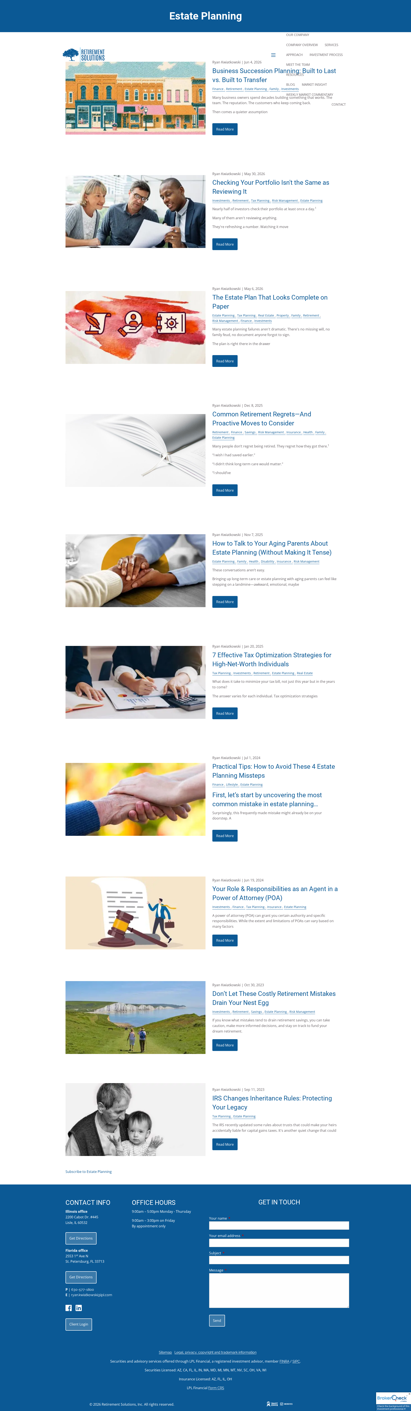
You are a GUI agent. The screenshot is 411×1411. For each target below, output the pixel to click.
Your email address (242, 1235)
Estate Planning (311, 200)
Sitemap (165, 1352)
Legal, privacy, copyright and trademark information (215, 1352)
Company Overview (302, 45)
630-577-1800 (82, 1290)
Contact (339, 104)
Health (308, 432)
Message (233, 1270)
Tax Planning (260, 200)
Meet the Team (298, 64)
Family (296, 315)
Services (331, 45)
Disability (267, 561)
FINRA (284, 1361)
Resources (295, 74)
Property (283, 315)
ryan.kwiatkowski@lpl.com (91, 1295)
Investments (221, 200)
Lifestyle (232, 784)
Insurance (293, 432)
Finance (246, 321)
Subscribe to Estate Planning (89, 1171)
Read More (225, 129)
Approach (294, 55)
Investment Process (326, 55)
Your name (235, 1218)
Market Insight (314, 84)
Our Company (297, 35)
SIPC (296, 1361)
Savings (250, 432)
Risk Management (285, 200)
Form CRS (216, 1388)
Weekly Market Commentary (309, 94)
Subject (232, 1253)
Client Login (78, 1324)
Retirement (240, 200)
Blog (290, 84)
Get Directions (81, 1238)
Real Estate (266, 315)
